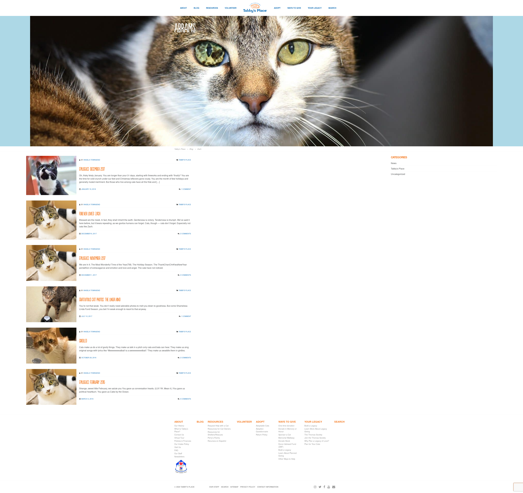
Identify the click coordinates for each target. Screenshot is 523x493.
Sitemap (234, 487)
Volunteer (230, 8)
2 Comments (185, 233)
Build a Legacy (284, 449)
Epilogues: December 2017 (92, 168)
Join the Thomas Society (315, 437)
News (393, 163)
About (183, 8)
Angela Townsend (91, 160)
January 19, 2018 (88, 189)
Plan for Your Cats (312, 444)
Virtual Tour (179, 437)
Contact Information (267, 487)
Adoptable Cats (262, 425)
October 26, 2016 (88, 357)
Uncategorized (398, 174)
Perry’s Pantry (214, 437)
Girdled (83, 340)
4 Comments (185, 399)
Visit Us (177, 447)
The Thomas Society (313, 434)
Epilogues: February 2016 (92, 381)
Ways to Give (294, 8)
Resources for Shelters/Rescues (215, 433)
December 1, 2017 (89, 275)
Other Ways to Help (286, 458)
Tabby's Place (185, 160)
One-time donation (286, 425)
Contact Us (179, 434)
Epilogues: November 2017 (92, 257)
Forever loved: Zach (89, 213)
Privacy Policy (247, 487)
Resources (212, 8)
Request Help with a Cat (218, 425)
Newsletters (179, 456)
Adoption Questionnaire (262, 430)
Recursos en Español (217, 441)
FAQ (176, 450)
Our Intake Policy (181, 444)
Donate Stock (284, 441)
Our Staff (178, 453)
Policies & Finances (182, 441)
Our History (179, 425)
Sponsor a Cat (284, 434)
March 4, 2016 (87, 399)
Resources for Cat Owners (219, 428)
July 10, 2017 (86, 316)
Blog (196, 8)
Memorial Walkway (286, 437)
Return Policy (261, 434)
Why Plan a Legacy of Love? (316, 441)
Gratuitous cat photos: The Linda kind (99, 299)
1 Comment (186, 189)
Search (332, 8)
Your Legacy (315, 8)
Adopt (277, 8)
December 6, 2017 (89, 233)
